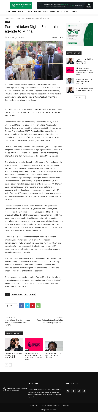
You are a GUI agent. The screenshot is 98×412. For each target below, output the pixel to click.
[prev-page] (6, 365)
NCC (26, 294)
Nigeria (32, 294)
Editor (12, 37)
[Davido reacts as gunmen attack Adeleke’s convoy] (70, 90)
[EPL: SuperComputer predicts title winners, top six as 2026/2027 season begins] (34, 344)
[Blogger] (68, 391)
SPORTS (29, 12)
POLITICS (21, 12)
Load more (79, 97)
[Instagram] (79, 391)
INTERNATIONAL (63, 12)
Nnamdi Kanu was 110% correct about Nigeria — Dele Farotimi (52, 355)
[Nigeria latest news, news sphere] (14, 389)
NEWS (14, 12)
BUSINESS (37, 12)
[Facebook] (21, 305)
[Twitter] (27, 305)
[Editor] (6, 37)
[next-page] (10, 365)
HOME (8, 12)
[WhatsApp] (38, 305)
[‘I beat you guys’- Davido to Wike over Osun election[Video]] (14, 344)
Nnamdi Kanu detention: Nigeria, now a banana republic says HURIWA (17, 322)
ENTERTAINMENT (49, 12)
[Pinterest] (32, 305)
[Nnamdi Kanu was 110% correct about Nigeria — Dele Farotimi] (54, 344)
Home (7, 18)
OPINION (74, 12)
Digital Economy (17, 294)
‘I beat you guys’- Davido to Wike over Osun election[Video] (13, 355)
